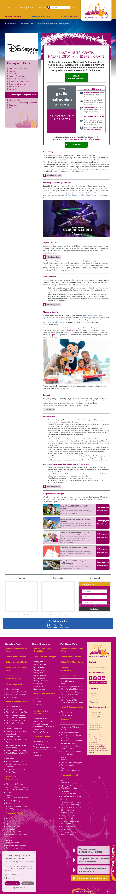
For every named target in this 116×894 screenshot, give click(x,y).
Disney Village (11, 697)
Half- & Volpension (13, 832)
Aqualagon (67, 332)
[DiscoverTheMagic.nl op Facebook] (90, 678)
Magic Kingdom (67, 681)
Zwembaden (38, 730)
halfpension (74, 280)
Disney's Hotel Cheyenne (16, 718)
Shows (8, 792)
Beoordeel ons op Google (21, 615)
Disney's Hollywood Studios (72, 686)
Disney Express (50, 335)
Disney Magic (38, 662)
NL (74, 7)
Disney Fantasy (39, 670)
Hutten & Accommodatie (44, 693)
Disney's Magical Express (71, 807)
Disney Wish (38, 673)
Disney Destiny (39, 678)
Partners (92, 698)
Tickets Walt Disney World (72, 662)
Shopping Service (68, 827)
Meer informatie (102, 511)
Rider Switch (66, 824)
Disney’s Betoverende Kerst (17, 790)
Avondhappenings (13, 801)
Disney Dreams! (79, 190)
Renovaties (13, 105)
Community (10, 7)
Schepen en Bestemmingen (44, 657)
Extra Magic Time (13, 826)
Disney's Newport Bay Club (17, 712)
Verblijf (9, 818)
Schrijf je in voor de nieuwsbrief (95, 615)
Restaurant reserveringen (16, 845)
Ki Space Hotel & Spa (14, 761)
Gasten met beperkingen (16, 848)
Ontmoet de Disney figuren (17, 798)
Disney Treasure (39, 675)
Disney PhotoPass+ (64, 328)
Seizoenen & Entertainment (20, 84)
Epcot (63, 684)
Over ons (41, 7)
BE (78, 7)
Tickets (12, 71)
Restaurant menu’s (13, 843)
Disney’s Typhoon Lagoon (71, 692)
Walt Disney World (69, 17)
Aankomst (10, 821)
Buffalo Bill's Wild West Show (66, 320)
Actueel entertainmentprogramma (23, 103)
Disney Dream (39, 667)
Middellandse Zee (40, 686)
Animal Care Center (69, 832)
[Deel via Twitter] (55, 625)
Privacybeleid (94, 702)
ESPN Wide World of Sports (72, 703)
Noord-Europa (39, 689)
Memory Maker (67, 818)
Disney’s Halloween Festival (17, 787)
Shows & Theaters (40, 724)
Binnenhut (37, 699)
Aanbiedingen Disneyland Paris (22, 95)
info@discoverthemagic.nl (97, 667)
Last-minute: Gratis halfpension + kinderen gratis (53, 23)
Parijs (59, 337)
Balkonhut (37, 704)
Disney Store (94, 719)
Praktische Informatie (17, 87)
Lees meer (8, 870)
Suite (35, 707)
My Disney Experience (70, 821)
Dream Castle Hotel (14, 729)
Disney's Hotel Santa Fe (15, 720)
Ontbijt (9, 840)
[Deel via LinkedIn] (67, 625)
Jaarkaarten (13, 74)
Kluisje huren (66, 829)
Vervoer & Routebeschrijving (20, 76)
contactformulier (52, 405)
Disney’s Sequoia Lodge (15, 715)
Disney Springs (67, 697)
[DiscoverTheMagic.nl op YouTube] (103, 678)
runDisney (10, 809)
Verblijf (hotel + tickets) (18, 68)
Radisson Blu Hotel (13, 737)
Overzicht (13, 89)
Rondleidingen (67, 835)
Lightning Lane (67, 813)
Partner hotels (66, 715)
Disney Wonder (39, 665)
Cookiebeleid (94, 700)
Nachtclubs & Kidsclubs (42, 721)
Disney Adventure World (16, 692)
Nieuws (31, 7)
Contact (21, 7)
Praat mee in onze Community (58, 615)
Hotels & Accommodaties (72, 707)
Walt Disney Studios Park (16, 695)
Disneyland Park (12, 689)
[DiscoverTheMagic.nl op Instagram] (99, 678)
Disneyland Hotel (13, 707)
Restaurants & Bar (40, 719)
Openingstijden (15, 100)
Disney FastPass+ (68, 810)
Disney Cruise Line (41, 17)
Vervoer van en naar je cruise (44, 747)
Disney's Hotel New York (16, 710)
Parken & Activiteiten (17, 79)
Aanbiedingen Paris (26, 23)
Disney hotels (66, 712)
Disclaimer (93, 696)
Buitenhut (37, 701)
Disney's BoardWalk (69, 700)
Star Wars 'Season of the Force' (75, 195)
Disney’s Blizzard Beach (70, 695)
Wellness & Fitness (40, 732)
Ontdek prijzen (103, 507)
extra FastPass (68, 330)
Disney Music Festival (14, 784)
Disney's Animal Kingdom (71, 689)
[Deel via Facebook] (49, 625)
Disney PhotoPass (68, 816)
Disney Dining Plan (68, 794)
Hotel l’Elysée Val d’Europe (17, 750)
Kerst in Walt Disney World (71, 733)
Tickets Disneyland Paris (16, 662)
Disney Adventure (40, 681)
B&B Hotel (10, 759)
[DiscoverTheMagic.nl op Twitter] (95, 678)
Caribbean (37, 684)
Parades (9, 795)
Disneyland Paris (13, 17)
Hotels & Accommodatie (19, 81)
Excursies (37, 755)
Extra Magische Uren (69, 788)
